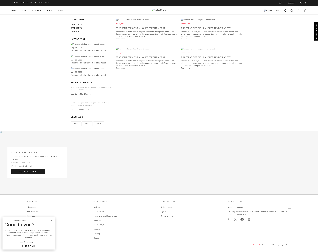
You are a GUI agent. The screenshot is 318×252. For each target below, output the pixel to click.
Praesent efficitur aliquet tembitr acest (140, 28)
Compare (292, 3)
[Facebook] (229, 220)
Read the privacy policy (28, 242)
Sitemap (97, 234)
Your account (168, 202)
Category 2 (76, 28)
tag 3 (99, 123)
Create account (166, 216)
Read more (120, 39)
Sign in (163, 212)
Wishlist (303, 3)
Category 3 (76, 31)
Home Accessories (34, 225)
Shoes (29, 229)
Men (28, 220)
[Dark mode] (285, 11)
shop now (44, 3)
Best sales (30, 216)
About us (97, 220)
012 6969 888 (24, 163)
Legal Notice (99, 212)
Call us (281, 3)
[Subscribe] (289, 207)
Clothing (29, 234)
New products (32, 212)
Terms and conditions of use (105, 216)
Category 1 (76, 25)
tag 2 (76, 123)
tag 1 (87, 123)
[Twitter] (235, 220)
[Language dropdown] (268, 11)
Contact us (98, 229)
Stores (96, 238)
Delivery (97, 207)
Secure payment (100, 225)
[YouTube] (242, 220)
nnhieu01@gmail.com (27, 166)
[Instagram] (249, 220)
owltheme (288, 245)
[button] (292, 10)
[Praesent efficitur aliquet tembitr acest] (87, 44)
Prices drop (31, 207)
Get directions (28, 172)
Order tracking (166, 207)
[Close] (51, 220)
